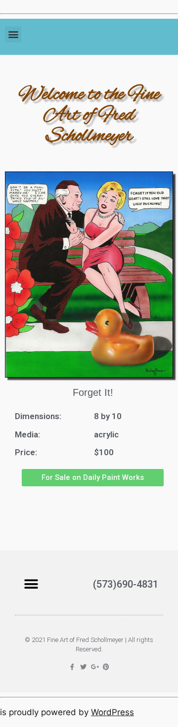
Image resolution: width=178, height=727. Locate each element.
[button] (13, 34)
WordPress (112, 712)
